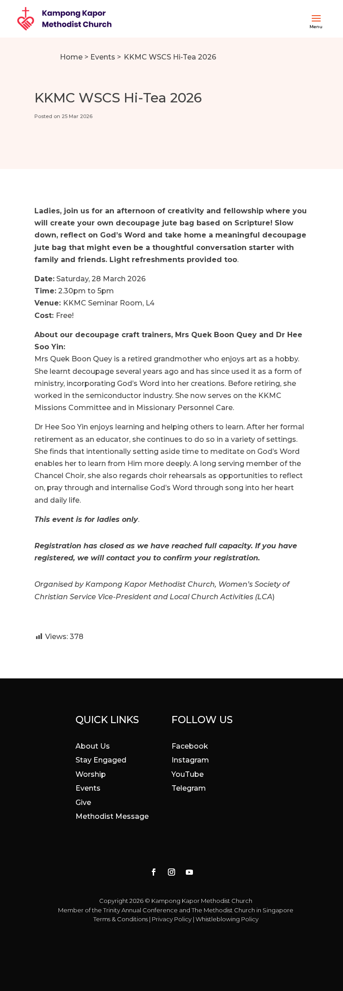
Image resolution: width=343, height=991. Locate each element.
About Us (92, 746)
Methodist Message (112, 816)
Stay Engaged (100, 760)
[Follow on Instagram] (171, 872)
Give (83, 802)
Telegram (189, 788)
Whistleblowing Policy (227, 919)
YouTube (188, 774)
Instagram (190, 760)
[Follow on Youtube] (189, 872)
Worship (90, 774)
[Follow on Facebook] (153, 872)
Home (71, 57)
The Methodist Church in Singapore (242, 910)
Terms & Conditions (120, 919)
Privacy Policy (172, 919)
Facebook (190, 746)
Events (102, 57)
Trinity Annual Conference (140, 910)
